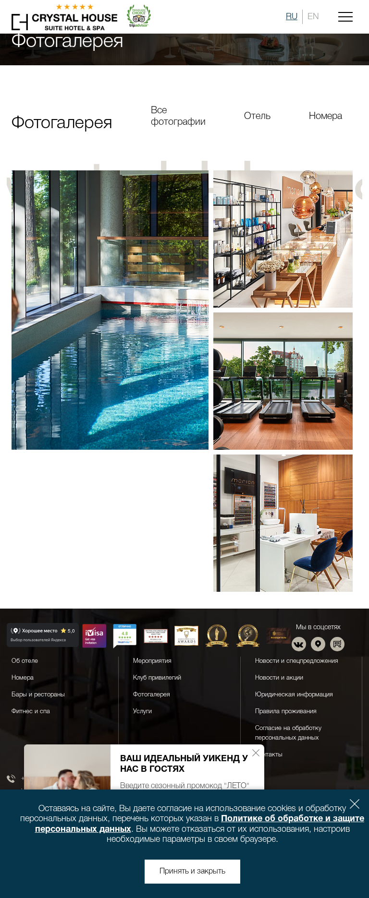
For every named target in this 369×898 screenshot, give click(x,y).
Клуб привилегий (157, 678)
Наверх (332, 865)
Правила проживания (286, 711)
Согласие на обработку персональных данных (288, 733)
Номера (325, 116)
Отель (257, 116)
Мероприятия (152, 661)
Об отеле (25, 661)
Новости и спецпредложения (296, 661)
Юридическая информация (294, 694)
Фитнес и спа (31, 711)
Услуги (142, 711)
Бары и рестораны (38, 694)
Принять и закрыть (192, 871)
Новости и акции (279, 678)
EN (313, 17)
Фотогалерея (151, 694)
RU (291, 17)
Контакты (269, 754)
